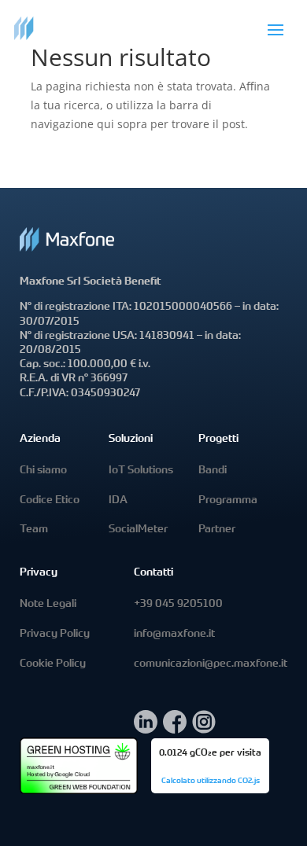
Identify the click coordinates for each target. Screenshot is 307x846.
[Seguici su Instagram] (204, 729)
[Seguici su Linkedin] (145, 729)
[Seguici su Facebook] (175, 729)
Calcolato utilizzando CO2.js (210, 781)
